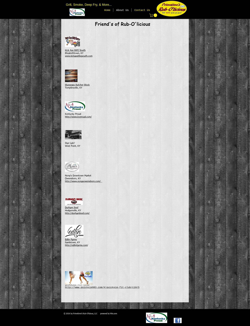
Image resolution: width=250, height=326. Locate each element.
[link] (153, 15)
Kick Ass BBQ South (75, 50)
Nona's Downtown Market (78, 176)
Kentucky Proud (73, 114)
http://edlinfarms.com (76, 245)
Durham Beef (71, 208)
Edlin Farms (71, 240)
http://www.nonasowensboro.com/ (83, 181)
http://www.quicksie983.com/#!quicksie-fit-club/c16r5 (102, 287)
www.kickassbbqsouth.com (78, 56)
